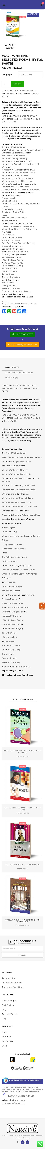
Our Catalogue (9, 1000)
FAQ (4, 1010)
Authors (32, 304)
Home (5, 1032)
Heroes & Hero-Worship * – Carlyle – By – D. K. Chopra (22, 752)
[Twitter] (22, 1142)
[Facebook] (17, 1142)
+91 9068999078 (24, 334)
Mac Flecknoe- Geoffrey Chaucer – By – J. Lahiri (22, 809)
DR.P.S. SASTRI (8, 306)
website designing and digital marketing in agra (6, 1085)
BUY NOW (17, 84)
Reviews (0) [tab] (11, 378)
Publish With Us (9, 1014)
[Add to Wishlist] (12, 709)
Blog (4, 1018)
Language (7, 75)
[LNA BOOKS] (22, 4)
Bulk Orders (8, 1005)
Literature (19, 306)
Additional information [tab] (19, 373)
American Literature (20, 304)
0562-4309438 (27, 1096)
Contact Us (7, 1041)
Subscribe (22, 955)
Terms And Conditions (12, 987)
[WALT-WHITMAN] (14, 26)
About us (6, 1037)
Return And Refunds (12, 982)
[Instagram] (27, 1142)
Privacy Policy (8, 978)
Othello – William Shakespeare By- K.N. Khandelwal (22, 921)
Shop (4, 1046)
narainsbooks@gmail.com (13, 1103)
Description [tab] (12, 367)
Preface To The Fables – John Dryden (22, 865)
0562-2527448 (14, 1096)
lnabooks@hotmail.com (24, 344)
